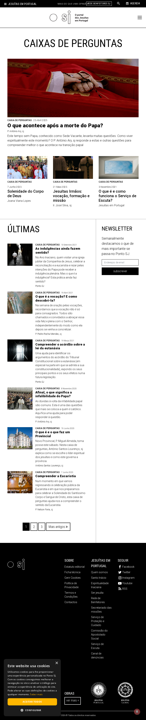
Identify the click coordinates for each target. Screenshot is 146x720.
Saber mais (36, 694)
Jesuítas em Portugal (22, 4)
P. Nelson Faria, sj (44, 509)
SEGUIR (123, 560)
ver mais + (72, 700)
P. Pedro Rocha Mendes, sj (48, 334)
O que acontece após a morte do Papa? (55, 125)
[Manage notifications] (137, 712)
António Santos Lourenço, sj (49, 465)
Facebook (128, 566)
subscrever (120, 271)
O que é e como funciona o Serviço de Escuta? (117, 196)
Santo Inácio (98, 577)
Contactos (70, 602)
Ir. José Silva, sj (62, 205)
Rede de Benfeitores (98, 600)
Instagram (128, 577)
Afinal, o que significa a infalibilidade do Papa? (53, 394)
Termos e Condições (71, 594)
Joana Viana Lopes (19, 200)
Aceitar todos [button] (32, 701)
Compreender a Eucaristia (55, 476)
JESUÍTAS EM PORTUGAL (100, 563)
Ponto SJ (39, 286)
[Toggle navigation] (140, 17)
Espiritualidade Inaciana (100, 585)
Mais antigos (57, 527)
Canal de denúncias (97, 655)
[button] (32, 710)
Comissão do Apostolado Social (99, 634)
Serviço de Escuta (97, 646)
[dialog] (32, 687)
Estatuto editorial (74, 566)
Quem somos (99, 572)
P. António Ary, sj (15, 131)
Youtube (127, 583)
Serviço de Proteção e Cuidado (97, 621)
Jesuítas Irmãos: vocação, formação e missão (71, 196)
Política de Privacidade (71, 585)
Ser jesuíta (97, 592)
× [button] (56, 663)
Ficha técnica (72, 572)
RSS (124, 588)
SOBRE (69, 560)
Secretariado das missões (101, 609)
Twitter (126, 572)
